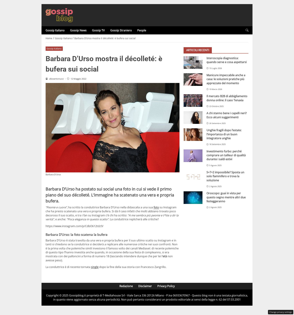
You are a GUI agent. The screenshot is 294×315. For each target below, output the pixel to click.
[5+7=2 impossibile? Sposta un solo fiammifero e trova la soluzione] (193, 176)
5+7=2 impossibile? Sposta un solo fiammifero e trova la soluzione (225, 176)
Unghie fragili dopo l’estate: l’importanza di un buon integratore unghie (224, 134)
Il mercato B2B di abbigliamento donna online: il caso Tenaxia (227, 98)
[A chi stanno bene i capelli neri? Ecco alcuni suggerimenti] (193, 117)
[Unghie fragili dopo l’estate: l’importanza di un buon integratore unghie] (193, 134)
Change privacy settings (280, 312)
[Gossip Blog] (59, 15)
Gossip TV (98, 30)
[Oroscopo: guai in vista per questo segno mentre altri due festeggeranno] (193, 197)
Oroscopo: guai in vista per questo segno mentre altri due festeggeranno (226, 197)
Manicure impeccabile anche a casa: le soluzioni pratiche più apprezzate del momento (226, 79)
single (95, 267)
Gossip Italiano (55, 30)
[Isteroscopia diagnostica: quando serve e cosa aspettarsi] (193, 62)
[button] (247, 30)
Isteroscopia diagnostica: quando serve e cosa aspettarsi (227, 60)
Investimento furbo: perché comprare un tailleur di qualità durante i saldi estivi (226, 155)
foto (156, 207)
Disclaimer (145, 286)
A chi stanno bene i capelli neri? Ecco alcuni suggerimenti (227, 115)
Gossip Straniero (121, 30)
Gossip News (78, 30)
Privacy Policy (166, 286)
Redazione (126, 286)
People (141, 30)
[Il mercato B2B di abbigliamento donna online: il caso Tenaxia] (193, 100)
